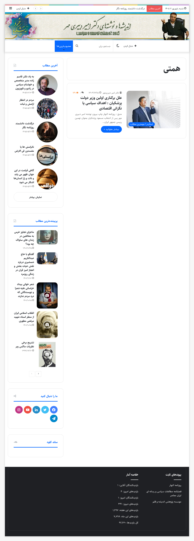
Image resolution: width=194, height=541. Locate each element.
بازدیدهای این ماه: (129, 516)
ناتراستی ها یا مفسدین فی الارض (24, 149)
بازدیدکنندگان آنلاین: (128, 485)
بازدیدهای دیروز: (130, 504)
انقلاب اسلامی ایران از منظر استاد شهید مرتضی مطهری (24, 317)
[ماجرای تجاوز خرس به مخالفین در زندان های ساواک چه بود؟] (47, 237)
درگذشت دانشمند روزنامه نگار (130, 8)
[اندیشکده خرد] (97, 26)
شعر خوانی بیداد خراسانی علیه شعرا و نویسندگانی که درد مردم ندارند (24, 290)
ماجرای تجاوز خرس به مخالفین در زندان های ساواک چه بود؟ (24, 238)
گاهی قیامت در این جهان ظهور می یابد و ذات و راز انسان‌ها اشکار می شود (24, 176)
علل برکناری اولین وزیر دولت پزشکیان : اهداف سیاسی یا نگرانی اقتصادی (101, 103)
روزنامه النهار (175, 485)
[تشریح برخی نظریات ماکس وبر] (47, 354)
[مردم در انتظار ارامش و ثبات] (47, 108)
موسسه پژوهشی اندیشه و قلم (167, 502)
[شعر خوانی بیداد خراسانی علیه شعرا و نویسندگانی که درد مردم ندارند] (47, 295)
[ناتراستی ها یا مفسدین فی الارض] (47, 155)
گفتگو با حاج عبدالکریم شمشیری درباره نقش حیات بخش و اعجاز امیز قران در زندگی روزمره (24, 264)
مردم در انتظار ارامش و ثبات (26, 102)
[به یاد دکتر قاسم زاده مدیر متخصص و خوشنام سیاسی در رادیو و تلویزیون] (47, 85)
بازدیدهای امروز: (130, 491)
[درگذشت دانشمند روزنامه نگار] (47, 132)
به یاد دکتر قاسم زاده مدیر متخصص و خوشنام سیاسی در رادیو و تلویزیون (24, 83)
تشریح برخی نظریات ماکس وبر (25, 344)
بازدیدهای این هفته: (128, 510)
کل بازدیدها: (132, 523)
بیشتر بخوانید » (111, 129)
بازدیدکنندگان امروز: (128, 498)
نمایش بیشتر (35, 197)
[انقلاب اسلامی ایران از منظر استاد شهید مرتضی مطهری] (47, 324)
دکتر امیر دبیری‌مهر (111, 93)
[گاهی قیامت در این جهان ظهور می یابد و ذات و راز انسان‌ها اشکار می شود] (47, 179)
